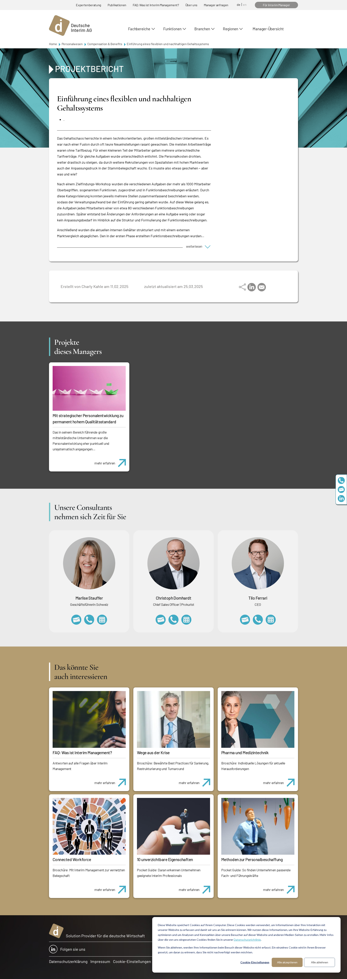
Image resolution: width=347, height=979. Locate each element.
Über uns (191, 5)
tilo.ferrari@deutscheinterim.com (245, 620)
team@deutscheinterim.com (341, 489)
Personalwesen (72, 44)
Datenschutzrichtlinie (247, 939)
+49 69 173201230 (341, 480)
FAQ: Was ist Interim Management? (156, 5)
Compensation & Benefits (104, 44)
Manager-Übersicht (268, 28)
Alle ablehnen (319, 962)
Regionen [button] (230, 28)
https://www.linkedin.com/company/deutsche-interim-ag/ (341, 498)
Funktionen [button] (172, 28)
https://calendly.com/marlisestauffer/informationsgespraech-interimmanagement (102, 620)
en (245, 4)
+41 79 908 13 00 (89, 620)
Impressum (100, 961)
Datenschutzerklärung (68, 961)
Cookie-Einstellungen (254, 962)
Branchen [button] (202, 28)
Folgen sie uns (72, 949)
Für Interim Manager (276, 5)
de (238, 4)
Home (53, 44)
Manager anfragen (216, 5)
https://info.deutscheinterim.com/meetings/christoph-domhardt (186, 620)
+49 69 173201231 (258, 620)
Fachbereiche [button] (139, 28)
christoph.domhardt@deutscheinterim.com (161, 620)
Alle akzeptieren (287, 962)
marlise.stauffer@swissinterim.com (76, 620)
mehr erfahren (104, 463)
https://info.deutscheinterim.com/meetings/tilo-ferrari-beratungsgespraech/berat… (271, 620)
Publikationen (117, 5)
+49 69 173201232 (173, 620)
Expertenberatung (88, 5)
